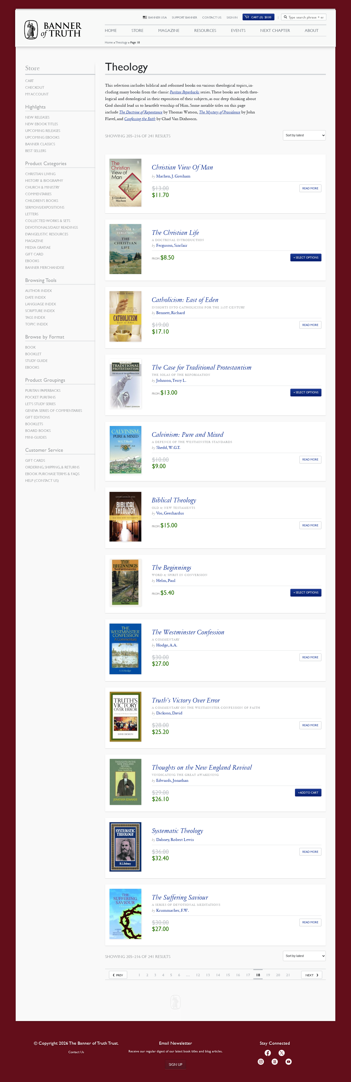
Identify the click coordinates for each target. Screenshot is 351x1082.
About (312, 30)
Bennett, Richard (170, 312)
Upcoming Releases (42, 130)
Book (30, 347)
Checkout (34, 87)
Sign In (232, 17)
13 (208, 975)
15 (228, 975)
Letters (31, 214)
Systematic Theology (177, 831)
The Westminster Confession (188, 632)
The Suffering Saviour (180, 897)
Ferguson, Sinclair (171, 245)
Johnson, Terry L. (171, 380)
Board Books (38, 430)
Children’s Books (41, 200)
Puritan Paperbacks (42, 390)
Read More (310, 188)
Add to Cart (309, 792)
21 (288, 975)
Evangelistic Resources (46, 234)
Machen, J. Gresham (173, 176)
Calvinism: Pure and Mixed (188, 435)
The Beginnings (171, 568)
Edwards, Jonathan (172, 780)
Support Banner (184, 17)
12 (198, 975)
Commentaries (38, 194)
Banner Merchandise (44, 267)
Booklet (33, 354)
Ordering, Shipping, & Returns (52, 467)
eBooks (32, 261)
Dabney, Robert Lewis (175, 839)
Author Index (38, 290)
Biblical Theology (174, 500)
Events (238, 30)
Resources (205, 30)
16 (238, 975)
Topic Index (36, 324)
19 (268, 975)
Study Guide (36, 360)
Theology (121, 42)
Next (309, 975)
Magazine (168, 30)
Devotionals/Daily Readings (51, 227)
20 (278, 975)
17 (248, 975)
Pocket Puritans (40, 397)
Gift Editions (37, 417)
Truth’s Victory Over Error (186, 700)
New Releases (37, 117)
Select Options (307, 257)
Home (109, 42)
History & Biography (44, 180)
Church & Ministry (42, 187)
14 (218, 975)
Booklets (34, 424)
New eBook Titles (41, 124)
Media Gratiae (38, 247)
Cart (29, 80)
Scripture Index (40, 310)
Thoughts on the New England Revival (202, 767)
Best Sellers (35, 150)
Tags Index (35, 317)
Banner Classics (40, 144)
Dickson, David (169, 713)
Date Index (35, 297)
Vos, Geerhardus (170, 513)
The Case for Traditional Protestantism (202, 367)
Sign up (175, 1064)
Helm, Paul (166, 580)
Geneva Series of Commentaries (53, 410)
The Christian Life (175, 233)
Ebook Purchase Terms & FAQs (52, 474)
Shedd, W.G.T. (168, 447)
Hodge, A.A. (166, 645)
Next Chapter (275, 30)
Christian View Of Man (182, 167)
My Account (37, 94)
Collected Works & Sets (47, 220)
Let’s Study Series (40, 404)
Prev (119, 975)
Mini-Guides (36, 437)
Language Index (40, 304)
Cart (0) (261, 17)
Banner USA (157, 17)
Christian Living (40, 174)
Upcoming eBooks (42, 137)
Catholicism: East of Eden (185, 300)
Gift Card (34, 254)
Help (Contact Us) (42, 480)
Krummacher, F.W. (172, 910)
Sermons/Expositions (44, 207)
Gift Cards (35, 460)
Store (137, 30)
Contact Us (211, 17)
